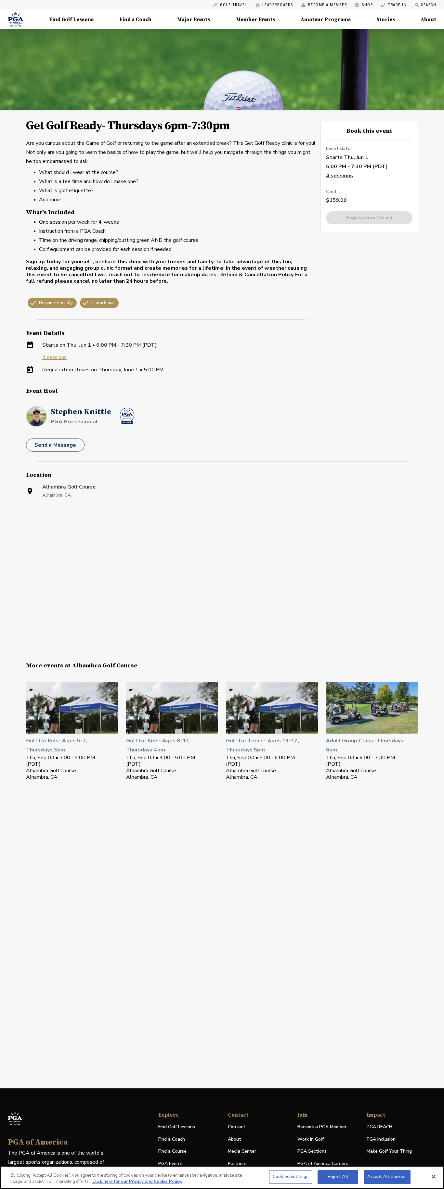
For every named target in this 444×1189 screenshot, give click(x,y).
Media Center (242, 1151)
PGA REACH (379, 1127)
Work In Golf (310, 1139)
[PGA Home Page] (15, 19)
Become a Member (327, 5)
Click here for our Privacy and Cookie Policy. (137, 1182)
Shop (364, 5)
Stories (385, 19)
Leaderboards (277, 5)
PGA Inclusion (381, 1139)
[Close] (433, 1177)
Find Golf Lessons (71, 19)
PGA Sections (312, 1151)
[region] (222, 1177)
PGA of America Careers (322, 1163)
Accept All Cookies (387, 1177)
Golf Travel (233, 5)
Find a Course (172, 1151)
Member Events (255, 19)
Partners (237, 1163)
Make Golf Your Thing (389, 1151)
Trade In (394, 5)
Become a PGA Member (321, 1127)
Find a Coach (135, 19)
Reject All (338, 1177)
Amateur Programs (326, 19)
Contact (236, 1127)
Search (428, 5)
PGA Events (171, 1163)
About (428, 19)
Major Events (193, 19)
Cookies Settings (290, 1177)
